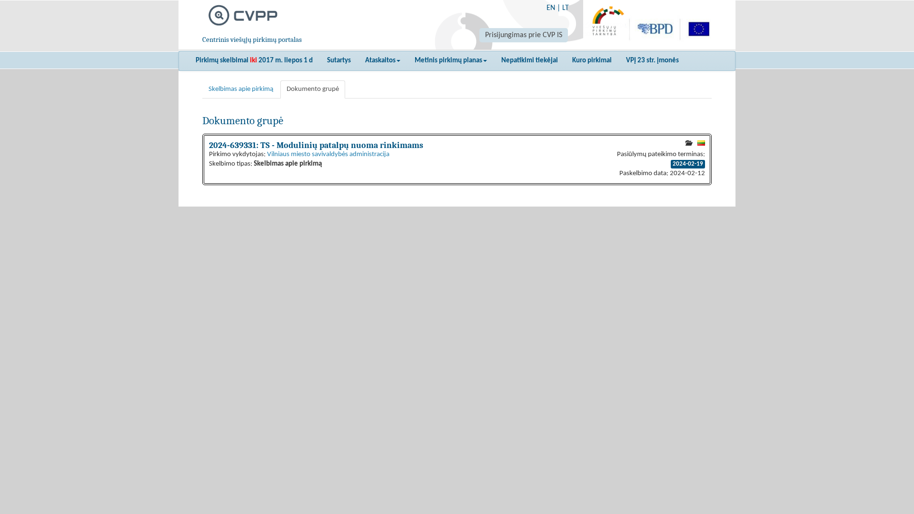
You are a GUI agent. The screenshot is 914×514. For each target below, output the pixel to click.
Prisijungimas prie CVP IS (523, 35)
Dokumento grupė (313, 89)
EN (550, 8)
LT (565, 8)
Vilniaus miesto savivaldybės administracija (328, 154)
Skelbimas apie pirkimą (241, 89)
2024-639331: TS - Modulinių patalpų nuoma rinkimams (316, 145)
